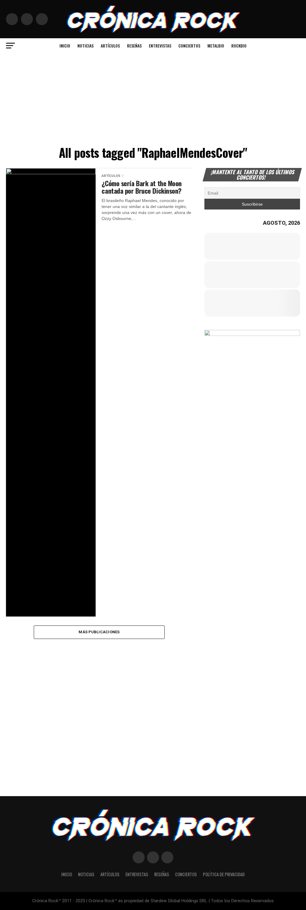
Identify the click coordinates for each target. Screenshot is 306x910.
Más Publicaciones (99, 632)
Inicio (64, 45)
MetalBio (215, 45)
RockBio (239, 45)
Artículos (110, 45)
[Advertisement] (153, 98)
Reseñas (134, 45)
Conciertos (189, 45)
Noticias (85, 45)
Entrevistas (160, 45)
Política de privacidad (224, 874)
